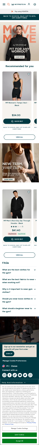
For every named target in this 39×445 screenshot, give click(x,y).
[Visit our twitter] (25, 375)
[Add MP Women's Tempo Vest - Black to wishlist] (29, 74)
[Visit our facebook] (9, 375)
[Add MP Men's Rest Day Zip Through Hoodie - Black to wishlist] (29, 192)
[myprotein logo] (18, 4)
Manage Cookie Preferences (14, 361)
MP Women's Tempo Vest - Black (17, 104)
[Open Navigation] (4, 4)
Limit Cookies (19, 435)
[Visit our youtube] (20, 375)
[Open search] (8, 4)
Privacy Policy (31, 422)
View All (19, 137)
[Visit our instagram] (4, 375)
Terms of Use (9, 424)
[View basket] (35, 4)
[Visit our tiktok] (15, 375)
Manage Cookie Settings (19, 428)
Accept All (19, 441)
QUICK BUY (18, 121)
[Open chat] (30, 375)
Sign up (9, 353)
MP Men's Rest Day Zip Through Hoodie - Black (17, 222)
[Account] (29, 4)
